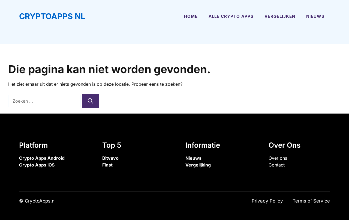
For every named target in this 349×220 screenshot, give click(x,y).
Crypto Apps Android (42, 158)
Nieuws (315, 16)
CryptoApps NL (52, 16)
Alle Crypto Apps (231, 16)
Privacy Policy (267, 201)
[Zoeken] (90, 101)
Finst (107, 165)
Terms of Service (311, 201)
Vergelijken (279, 16)
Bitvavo (110, 158)
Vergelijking (198, 165)
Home (191, 16)
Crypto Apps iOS (37, 165)
